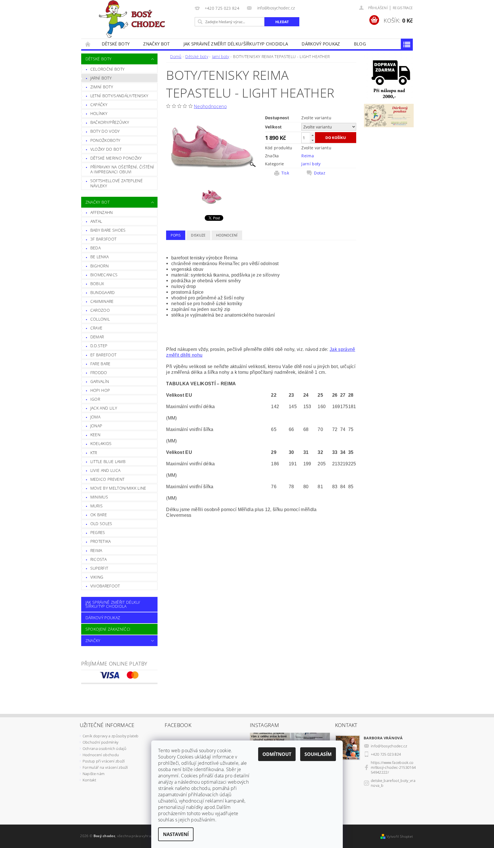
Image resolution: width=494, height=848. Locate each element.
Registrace (403, 7)
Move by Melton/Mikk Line (118, 488)
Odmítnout (276, 754)
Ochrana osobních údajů (104, 748)
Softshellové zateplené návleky (116, 183)
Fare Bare (100, 363)
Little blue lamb (108, 461)
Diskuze (198, 235)
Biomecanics (104, 274)
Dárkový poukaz (321, 44)
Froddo (98, 372)
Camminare (102, 301)
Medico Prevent (107, 479)
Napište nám (94, 773)
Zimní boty (101, 87)
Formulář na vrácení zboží (105, 767)
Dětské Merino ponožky (116, 158)
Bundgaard (102, 292)
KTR (93, 452)
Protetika (100, 541)
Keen (95, 434)
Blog (360, 44)
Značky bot (156, 44)
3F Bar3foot (103, 239)
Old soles (101, 523)
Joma (95, 417)
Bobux (97, 283)
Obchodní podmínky (100, 742)
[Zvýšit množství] (312, 135)
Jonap (96, 425)
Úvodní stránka (88, 44)
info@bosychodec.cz (389, 745)
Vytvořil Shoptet (400, 836)
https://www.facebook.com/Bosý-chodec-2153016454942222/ (393, 767)
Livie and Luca (105, 470)
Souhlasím (318, 754)
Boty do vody (105, 131)
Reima (96, 550)
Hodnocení (227, 235)
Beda (95, 248)
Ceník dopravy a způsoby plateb (111, 735)
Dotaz (319, 173)
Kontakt (89, 780)
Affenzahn (101, 212)
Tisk (285, 173)
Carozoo (100, 310)
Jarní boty (100, 78)
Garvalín (99, 381)
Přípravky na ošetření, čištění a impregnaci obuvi (122, 169)
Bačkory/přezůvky (109, 122)
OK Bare (98, 514)
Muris (96, 506)
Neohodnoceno (210, 106)
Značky (92, 640)
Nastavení (176, 834)
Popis (176, 235)
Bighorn (99, 266)
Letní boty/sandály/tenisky (119, 95)
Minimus (99, 497)
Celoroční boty (107, 69)
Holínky (98, 113)
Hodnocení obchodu (101, 754)
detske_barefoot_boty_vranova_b (393, 783)
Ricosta (98, 559)
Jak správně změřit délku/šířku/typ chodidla (236, 44)
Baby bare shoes (108, 230)
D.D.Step (98, 345)
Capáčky (98, 104)
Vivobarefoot (105, 586)
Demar (97, 336)
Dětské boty (116, 44)
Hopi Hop (100, 390)
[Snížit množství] (312, 140)
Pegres (97, 532)
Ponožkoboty (105, 140)
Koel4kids (101, 443)
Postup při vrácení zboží (104, 761)
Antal (96, 221)
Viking (96, 577)
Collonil (100, 319)
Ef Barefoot (103, 355)
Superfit (99, 568)
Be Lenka (99, 256)
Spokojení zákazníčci (107, 629)
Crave (96, 328)
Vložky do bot (105, 149)
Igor (95, 399)
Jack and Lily (103, 408)
